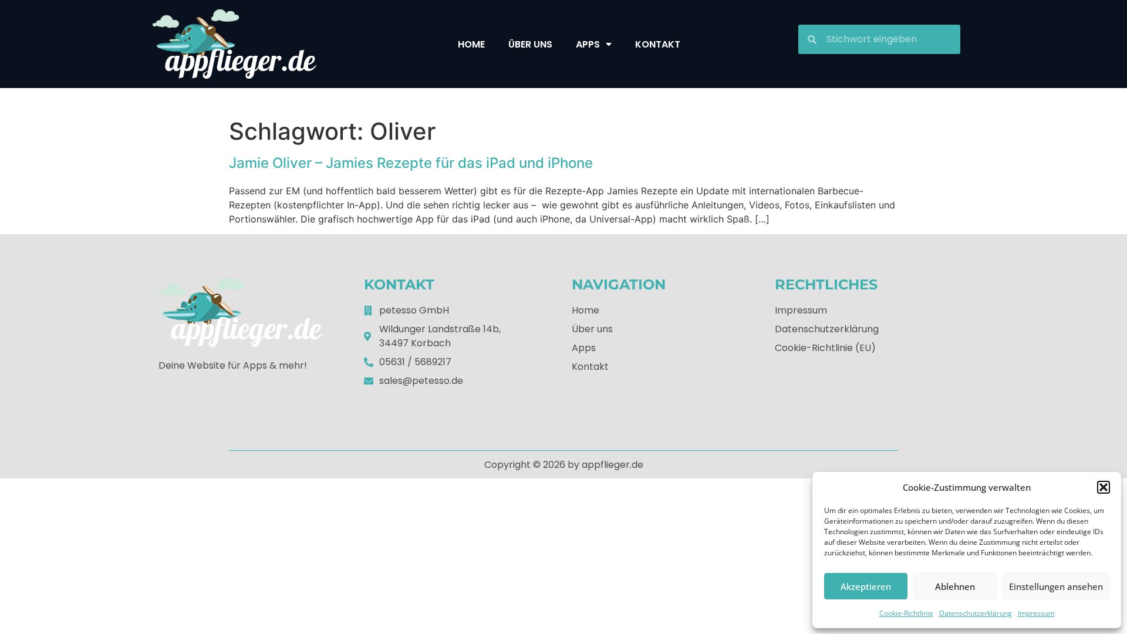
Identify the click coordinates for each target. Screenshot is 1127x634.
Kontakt (657, 44)
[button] (1103, 487)
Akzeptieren (866, 586)
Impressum (1036, 613)
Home (471, 44)
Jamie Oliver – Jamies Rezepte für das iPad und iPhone (411, 162)
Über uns (530, 44)
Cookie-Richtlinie (906, 613)
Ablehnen (955, 586)
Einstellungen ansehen (1056, 586)
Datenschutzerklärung (975, 613)
